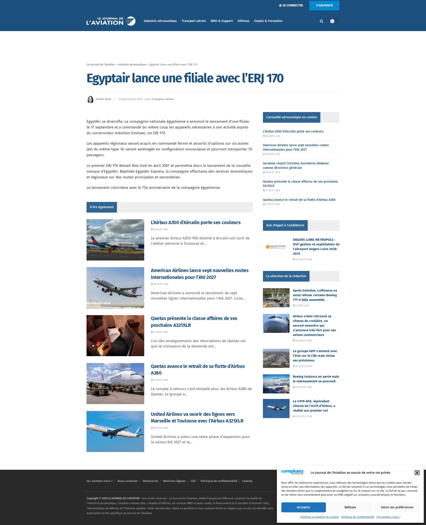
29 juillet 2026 (303, 387)
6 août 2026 (302, 305)
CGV (193, 481)
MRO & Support (222, 21)
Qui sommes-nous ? (388, 517)
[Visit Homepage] (112, 21)
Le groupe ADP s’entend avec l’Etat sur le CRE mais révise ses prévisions (315, 355)
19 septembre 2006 (130, 99)
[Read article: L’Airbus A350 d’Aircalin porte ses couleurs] (115, 240)
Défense (243, 21)
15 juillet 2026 (303, 259)
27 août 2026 (160, 332)
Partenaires (150, 481)
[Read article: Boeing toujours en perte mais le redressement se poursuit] (276, 383)
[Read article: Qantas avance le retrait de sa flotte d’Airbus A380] (115, 383)
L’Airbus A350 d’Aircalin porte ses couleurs (196, 222)
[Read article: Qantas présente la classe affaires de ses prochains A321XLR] (115, 335)
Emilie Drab (103, 99)
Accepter (303, 507)
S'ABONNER (324, 5)
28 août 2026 (160, 229)
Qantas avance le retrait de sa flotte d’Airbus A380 (299, 200)
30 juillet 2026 (303, 340)
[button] (417, 472)
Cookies (247, 481)
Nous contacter (128, 481)
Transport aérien (194, 21)
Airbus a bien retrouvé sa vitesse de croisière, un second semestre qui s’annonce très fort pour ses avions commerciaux (314, 325)
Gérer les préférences (397, 507)
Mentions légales (174, 481)
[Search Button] (321, 21)
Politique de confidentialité (357, 517)
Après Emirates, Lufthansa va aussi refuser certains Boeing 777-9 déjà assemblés (315, 295)
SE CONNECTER (292, 5)
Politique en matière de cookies (319, 517)
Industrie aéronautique (160, 21)
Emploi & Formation (268, 21)
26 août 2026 (160, 427)
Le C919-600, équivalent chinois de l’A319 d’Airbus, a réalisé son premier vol (314, 405)
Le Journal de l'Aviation (101, 64)
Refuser (350, 507)
